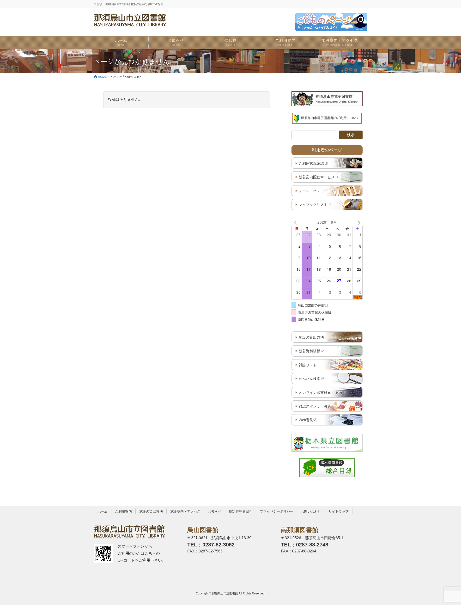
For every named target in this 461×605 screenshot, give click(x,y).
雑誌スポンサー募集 (315, 406)
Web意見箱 (308, 420)
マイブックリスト (313, 205)
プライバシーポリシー (276, 511)
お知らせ (214, 511)
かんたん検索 (309, 379)
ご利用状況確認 (311, 163)
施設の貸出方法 (311, 337)
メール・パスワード (315, 191)
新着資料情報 (309, 351)
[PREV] (296, 222)
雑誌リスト (308, 365)
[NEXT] (358, 222)
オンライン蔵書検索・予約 (320, 392)
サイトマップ (338, 511)
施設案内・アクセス (185, 511)
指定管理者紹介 (240, 511)
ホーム (102, 511)
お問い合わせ (311, 511)
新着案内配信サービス (317, 177)
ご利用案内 (123, 511)
